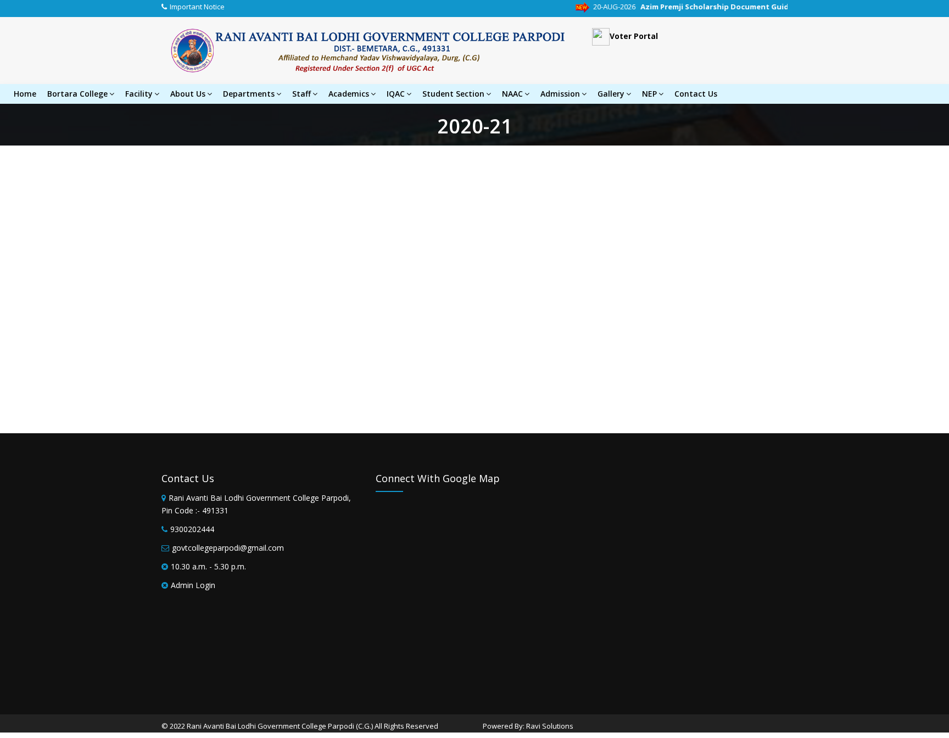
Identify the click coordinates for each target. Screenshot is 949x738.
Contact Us (695, 93)
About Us (187, 93)
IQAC (396, 93)
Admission (560, 93)
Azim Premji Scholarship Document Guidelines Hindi (731, 7)
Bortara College (77, 93)
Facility (139, 93)
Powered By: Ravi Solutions (528, 726)
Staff (301, 93)
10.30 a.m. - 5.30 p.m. (208, 566)
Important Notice (197, 7)
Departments (249, 93)
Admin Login (193, 585)
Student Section (453, 93)
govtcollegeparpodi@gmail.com (228, 548)
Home (25, 93)
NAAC (512, 93)
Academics (348, 93)
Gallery (611, 93)
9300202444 (192, 529)
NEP (649, 93)
